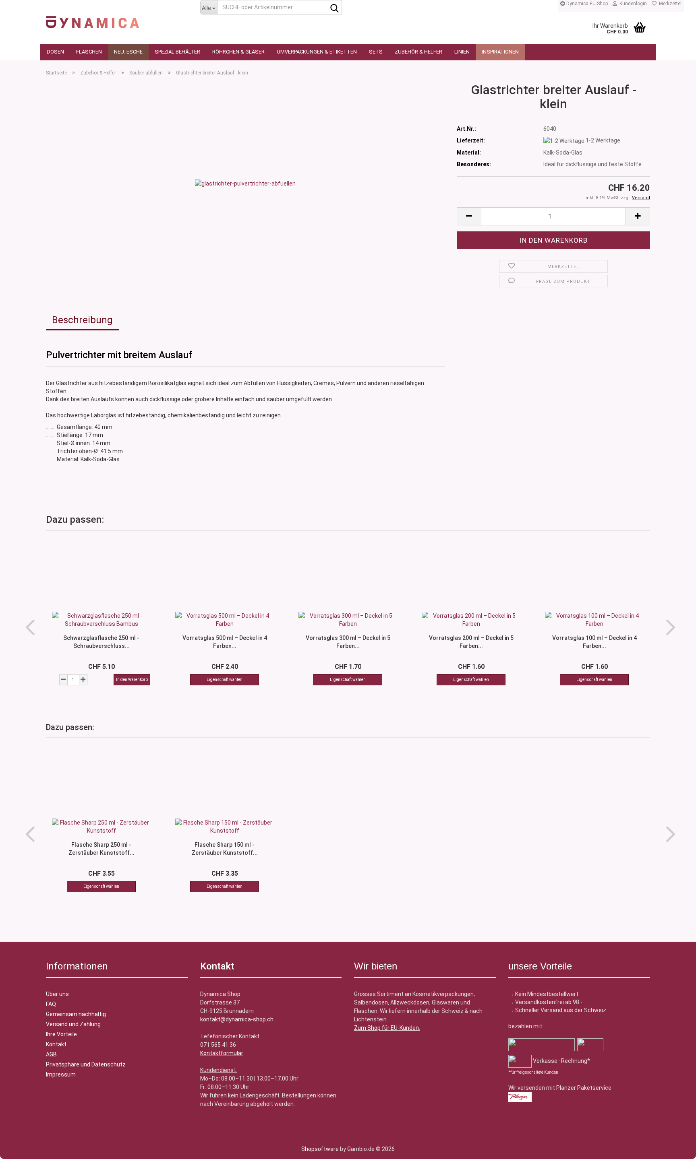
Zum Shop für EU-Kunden (386, 1028)
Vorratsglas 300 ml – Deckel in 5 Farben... (348, 641)
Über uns (57, 994)
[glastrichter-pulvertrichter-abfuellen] (245, 182)
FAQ (51, 1004)
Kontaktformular (221, 1053)
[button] (469, 216)
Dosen (55, 52)
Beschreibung (82, 320)
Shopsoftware (320, 1149)
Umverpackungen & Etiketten (317, 52)
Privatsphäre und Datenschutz (86, 1064)
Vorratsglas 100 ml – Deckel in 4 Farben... (594, 641)
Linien (462, 52)
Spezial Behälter (177, 52)
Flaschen (89, 52)
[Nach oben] (22, 1147)
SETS (376, 52)
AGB (51, 1054)
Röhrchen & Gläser (238, 52)
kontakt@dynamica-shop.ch (236, 1019)
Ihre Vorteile (61, 1034)
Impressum (61, 1074)
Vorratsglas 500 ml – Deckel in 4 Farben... (224, 641)
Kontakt (56, 1044)
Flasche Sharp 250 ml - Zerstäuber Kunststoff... (101, 848)
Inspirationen (500, 52)
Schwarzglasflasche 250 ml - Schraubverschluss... (101, 641)
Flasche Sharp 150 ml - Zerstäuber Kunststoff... (225, 848)
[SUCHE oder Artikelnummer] (334, 7)
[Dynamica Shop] (117, 18)
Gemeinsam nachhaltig (76, 1014)
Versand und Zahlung (73, 1024)
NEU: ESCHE (128, 52)
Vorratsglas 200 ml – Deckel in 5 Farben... (471, 641)
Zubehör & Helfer (418, 52)
